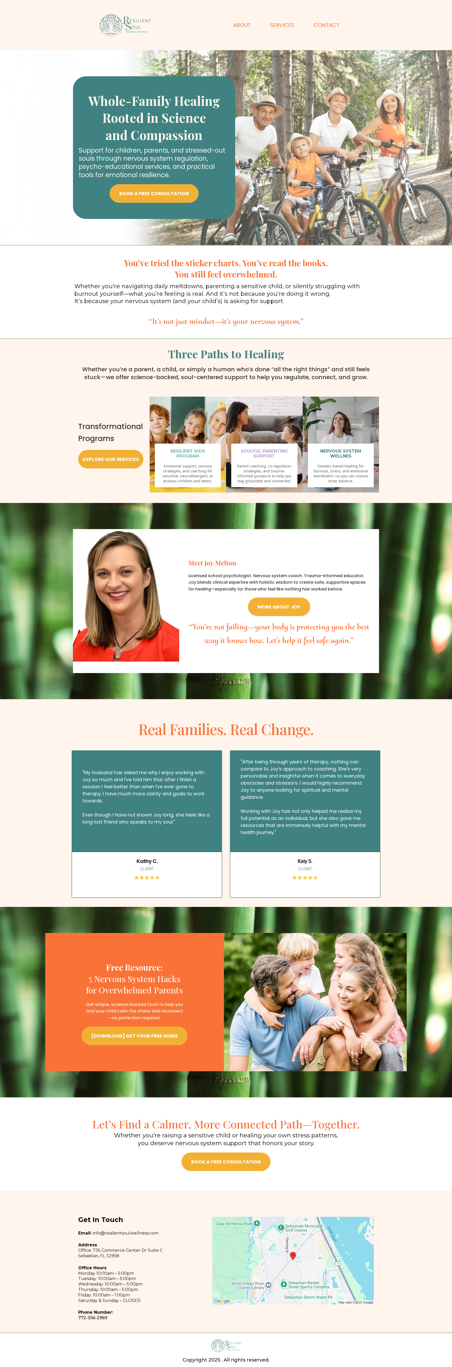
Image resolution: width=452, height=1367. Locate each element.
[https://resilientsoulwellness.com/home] (124, 25)
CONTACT (326, 25)
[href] (293, 1261)
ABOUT (242, 25)
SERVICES (282, 25)
